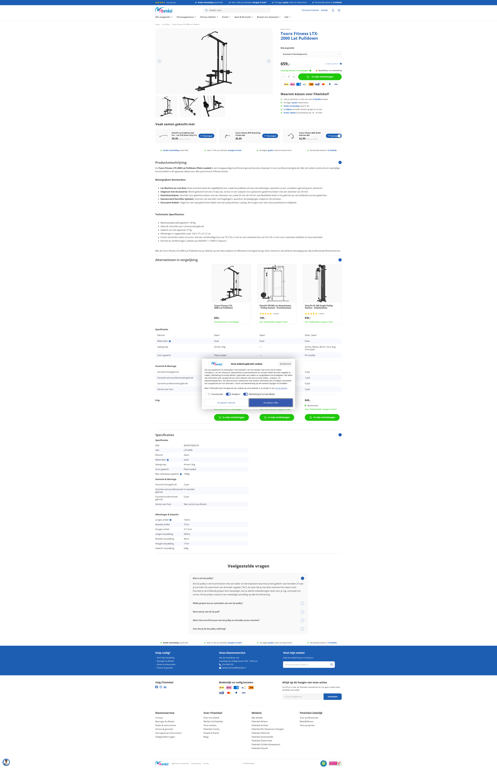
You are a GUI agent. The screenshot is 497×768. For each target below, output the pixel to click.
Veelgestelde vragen (165, 736)
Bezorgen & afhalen (165, 661)
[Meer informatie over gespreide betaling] (341, 64)
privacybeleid (281, 388)
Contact (159, 717)
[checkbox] (213, 394)
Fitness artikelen (208, 17)
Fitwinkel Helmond (261, 733)
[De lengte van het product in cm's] (170, 520)
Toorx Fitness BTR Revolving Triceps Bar (247, 134)
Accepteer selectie (226, 402)
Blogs (206, 736)
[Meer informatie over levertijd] (310, 70)
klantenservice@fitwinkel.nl (234, 668)
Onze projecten (307, 725)
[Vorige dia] (159, 61)
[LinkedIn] (165, 687)
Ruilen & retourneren (166, 664)
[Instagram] (161, 687)
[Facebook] (156, 687)
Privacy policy (196, 763)
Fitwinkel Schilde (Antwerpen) (266, 744)
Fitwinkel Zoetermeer (262, 740)
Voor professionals (309, 717)
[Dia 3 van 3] (214, 107)
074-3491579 (227, 664)
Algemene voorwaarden (180, 763)
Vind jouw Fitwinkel (310, 10)
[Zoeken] (331, 664)
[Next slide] (339, 135)
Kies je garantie (287, 48)
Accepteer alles (271, 402)
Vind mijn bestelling (165, 657)
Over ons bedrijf (211, 717)
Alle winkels (257, 717)
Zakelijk (324, 10)
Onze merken (210, 725)
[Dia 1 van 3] (166, 107)
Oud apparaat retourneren (168, 733)
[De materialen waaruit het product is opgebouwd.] (170, 341)
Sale (286, 17)
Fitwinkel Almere (260, 721)
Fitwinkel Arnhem (260, 725)
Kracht (225, 17)
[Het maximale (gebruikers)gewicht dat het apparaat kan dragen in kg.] (181, 474)
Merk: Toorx (285, 29)
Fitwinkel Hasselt (260, 748)
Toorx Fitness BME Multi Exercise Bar (310, 134)
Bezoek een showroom (267, 17)
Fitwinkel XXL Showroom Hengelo (268, 729)
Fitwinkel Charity (211, 729)
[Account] (333, 10)
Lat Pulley (166, 24)
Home (157, 24)
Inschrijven (333, 696)
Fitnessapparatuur (185, 17)
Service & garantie (165, 668)
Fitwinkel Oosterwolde (262, 736)
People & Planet (211, 733)
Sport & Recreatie (243, 17)
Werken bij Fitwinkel (213, 721)
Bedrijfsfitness (307, 721)
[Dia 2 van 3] (190, 107)
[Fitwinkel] (161, 763)
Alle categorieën (162, 17)
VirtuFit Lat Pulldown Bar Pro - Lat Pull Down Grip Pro (184, 134)
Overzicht (286, 364)
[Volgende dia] (268, 61)
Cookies (206, 763)
